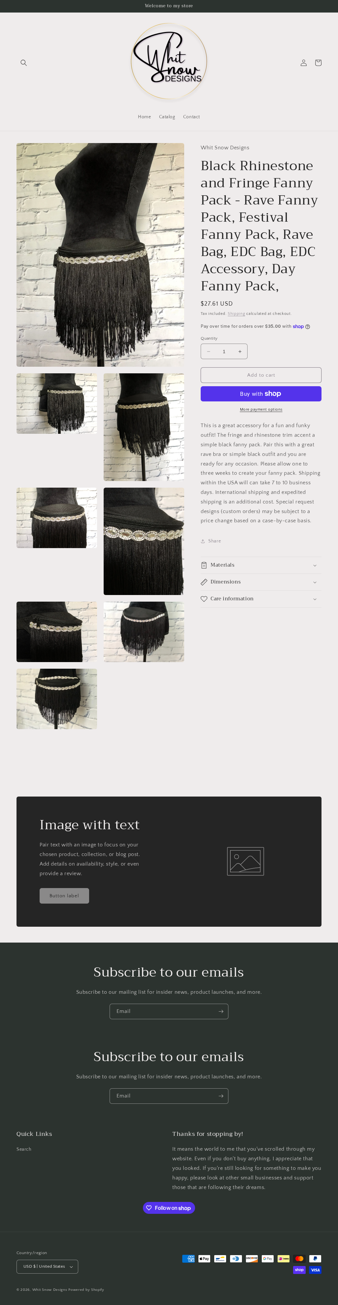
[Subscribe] (221, 1011)
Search (24, 1149)
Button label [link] (64, 896)
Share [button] (214, 541)
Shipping (236, 314)
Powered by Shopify (86, 1290)
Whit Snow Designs (49, 1290)
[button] (24, 63)
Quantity (209, 338)
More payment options (261, 409)
